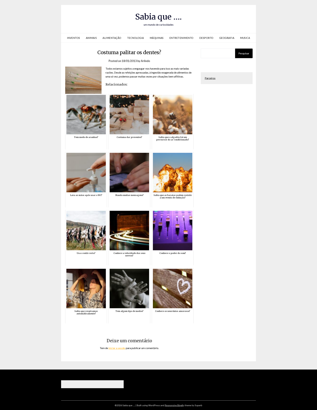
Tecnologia (135, 37)
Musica (245, 37)
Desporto (206, 37)
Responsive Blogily (174, 405)
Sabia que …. (158, 17)
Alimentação (112, 37)
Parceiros (210, 78)
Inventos (73, 37)
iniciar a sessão (116, 348)
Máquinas (157, 37)
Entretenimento (181, 37)
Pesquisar (243, 53)
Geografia (226, 37)
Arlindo (145, 61)
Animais (91, 37)
